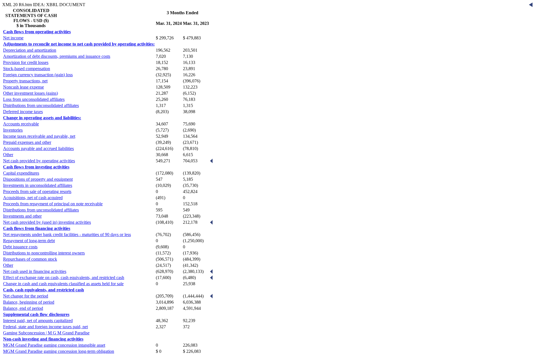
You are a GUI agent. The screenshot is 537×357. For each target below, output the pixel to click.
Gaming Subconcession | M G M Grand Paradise (46, 332)
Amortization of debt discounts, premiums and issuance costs (56, 56)
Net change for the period (25, 296)
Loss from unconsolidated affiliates (34, 99)
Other (8, 154)
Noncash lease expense (23, 87)
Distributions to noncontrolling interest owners (44, 253)
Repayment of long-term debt (29, 240)
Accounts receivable (21, 124)
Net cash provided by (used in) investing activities (47, 222)
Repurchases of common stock (30, 259)
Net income (13, 37)
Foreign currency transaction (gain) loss (38, 74)
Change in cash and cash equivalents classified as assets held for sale (63, 283)
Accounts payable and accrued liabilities (38, 148)
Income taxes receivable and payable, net (39, 136)
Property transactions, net (25, 80)
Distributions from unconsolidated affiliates (41, 105)
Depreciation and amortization (29, 50)
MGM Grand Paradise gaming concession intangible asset (54, 345)
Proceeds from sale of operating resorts (37, 191)
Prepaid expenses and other (27, 142)
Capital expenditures (21, 173)
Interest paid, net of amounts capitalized (38, 320)
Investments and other (22, 216)
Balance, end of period (23, 308)
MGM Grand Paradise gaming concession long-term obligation (58, 351)
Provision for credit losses (25, 62)
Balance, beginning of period (28, 302)
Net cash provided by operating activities (39, 160)
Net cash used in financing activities (34, 271)
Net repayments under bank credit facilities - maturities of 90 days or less (67, 234)
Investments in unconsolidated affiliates (37, 185)
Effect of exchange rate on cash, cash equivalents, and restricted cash (63, 277)
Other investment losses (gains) (30, 93)
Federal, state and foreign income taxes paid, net (45, 326)
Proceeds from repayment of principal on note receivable (53, 203)
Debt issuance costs (20, 246)
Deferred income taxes (23, 111)
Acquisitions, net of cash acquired (33, 197)
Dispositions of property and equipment (38, 179)
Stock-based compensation (26, 68)
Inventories (13, 130)
